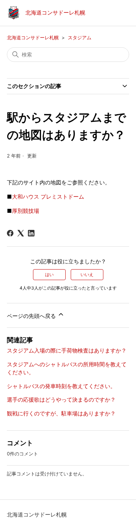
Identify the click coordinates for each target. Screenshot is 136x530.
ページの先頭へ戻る (32, 315)
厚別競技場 (25, 210)
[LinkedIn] (31, 233)
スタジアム (79, 37)
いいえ (87, 274)
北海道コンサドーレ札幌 (33, 37)
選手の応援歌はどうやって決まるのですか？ (61, 399)
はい (49, 274)
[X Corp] (20, 233)
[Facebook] (10, 233)
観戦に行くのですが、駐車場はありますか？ (61, 413)
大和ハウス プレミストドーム (48, 196)
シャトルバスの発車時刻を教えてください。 (61, 386)
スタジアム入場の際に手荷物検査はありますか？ (67, 350)
